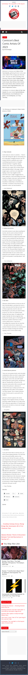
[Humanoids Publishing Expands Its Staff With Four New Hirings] (14, 580)
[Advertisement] (16, 645)
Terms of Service (20, 667)
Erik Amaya (16, 513)
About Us (7, 667)
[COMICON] (14, 9)
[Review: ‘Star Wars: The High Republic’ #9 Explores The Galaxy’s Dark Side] (14, 547)
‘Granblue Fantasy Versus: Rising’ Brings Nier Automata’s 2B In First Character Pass (12, 526)
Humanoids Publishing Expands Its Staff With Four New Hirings (13, 595)
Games (20, 665)
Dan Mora (15, 515)
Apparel (24, 665)
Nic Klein (15, 517)
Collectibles (15, 665)
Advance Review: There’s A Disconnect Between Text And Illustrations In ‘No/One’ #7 (13, 537)
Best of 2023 (10, 515)
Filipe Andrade (9, 517)
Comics (4, 37)
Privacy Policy (13, 667)
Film (11, 665)
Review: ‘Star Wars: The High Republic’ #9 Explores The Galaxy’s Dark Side (13, 562)
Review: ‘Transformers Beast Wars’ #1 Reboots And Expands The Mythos (13, 572)
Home (3, 665)
